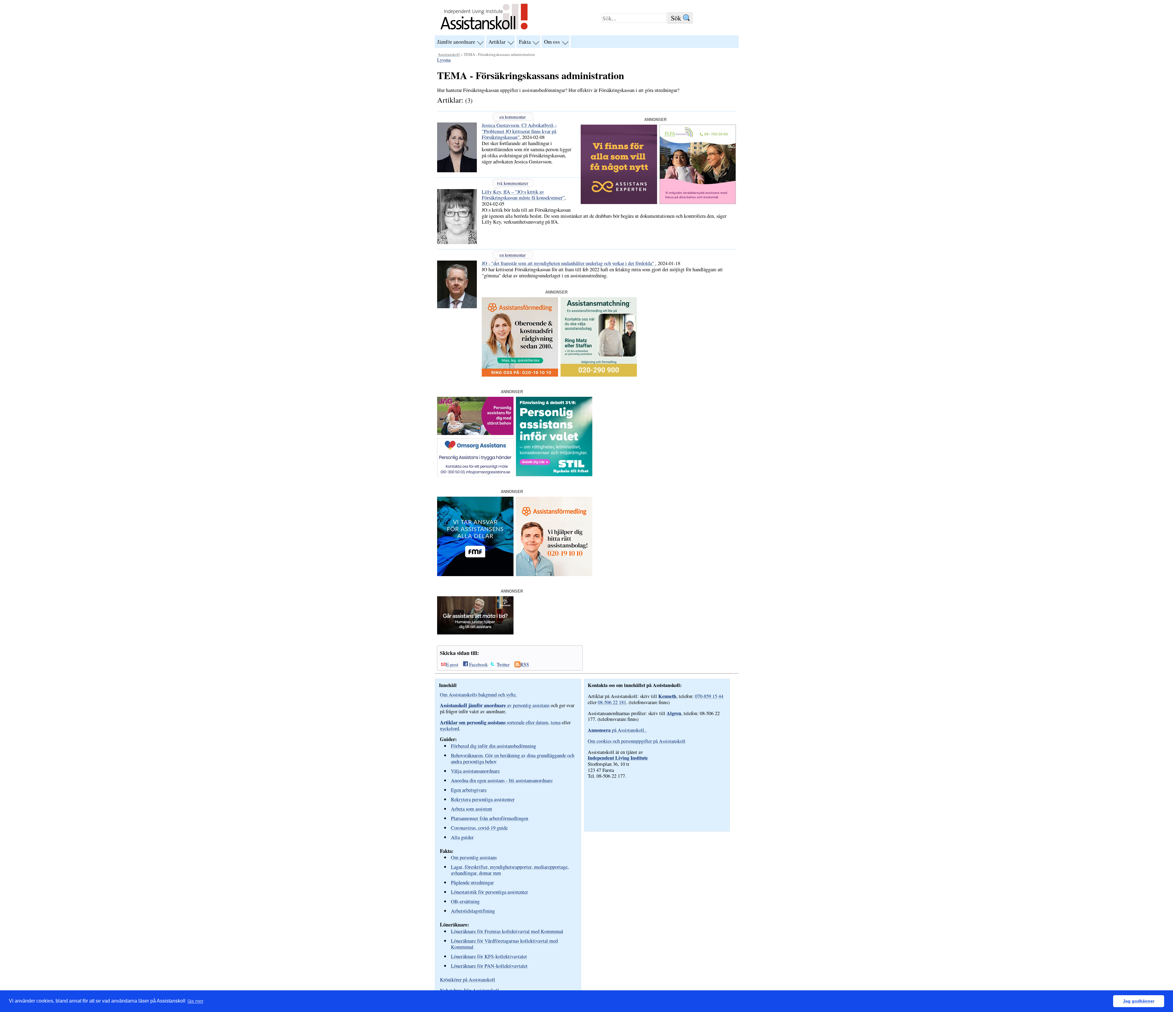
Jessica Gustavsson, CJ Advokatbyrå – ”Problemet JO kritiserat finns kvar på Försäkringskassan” (519, 131)
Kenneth (667, 696)
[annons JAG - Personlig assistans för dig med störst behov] (475, 433)
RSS (525, 664)
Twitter (503, 664)
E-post (452, 664)
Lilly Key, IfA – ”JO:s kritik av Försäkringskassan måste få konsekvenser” (523, 194)
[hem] (484, 30)
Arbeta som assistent (471, 808)
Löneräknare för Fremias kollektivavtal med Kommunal (507, 931)
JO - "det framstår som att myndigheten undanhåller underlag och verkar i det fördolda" (568, 263)
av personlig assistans (495, 705)
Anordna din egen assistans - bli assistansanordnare (502, 780)
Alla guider (462, 837)
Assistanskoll (449, 54)
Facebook (478, 664)
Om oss (552, 41)
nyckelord (449, 728)
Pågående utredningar (472, 882)
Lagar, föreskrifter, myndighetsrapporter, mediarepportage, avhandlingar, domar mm (510, 869)
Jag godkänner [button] (1138, 1001)
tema (556, 722)
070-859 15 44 (709, 696)
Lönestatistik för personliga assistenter (489, 891)
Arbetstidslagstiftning (473, 910)
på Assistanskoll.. (617, 730)
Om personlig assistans (474, 857)
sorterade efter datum (494, 722)
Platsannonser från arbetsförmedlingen (489, 818)
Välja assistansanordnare (475, 770)
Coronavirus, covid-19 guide (479, 827)
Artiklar (497, 41)
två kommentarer (512, 183)
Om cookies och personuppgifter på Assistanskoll (636, 741)
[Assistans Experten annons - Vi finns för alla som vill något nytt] (619, 202)
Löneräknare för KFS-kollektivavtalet (489, 956)
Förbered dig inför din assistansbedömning (493, 745)
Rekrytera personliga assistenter (483, 799)
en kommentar (512, 117)
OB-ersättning (465, 901)
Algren (674, 713)
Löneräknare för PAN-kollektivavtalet (489, 965)
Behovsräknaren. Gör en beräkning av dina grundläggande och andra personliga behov (512, 758)
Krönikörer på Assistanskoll (467, 979)
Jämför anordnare (456, 41)
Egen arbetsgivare (469, 789)
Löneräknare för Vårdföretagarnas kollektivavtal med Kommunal (504, 943)
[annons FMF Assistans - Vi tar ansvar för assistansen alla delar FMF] (475, 574)
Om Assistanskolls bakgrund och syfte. (478, 694)
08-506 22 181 (612, 702)
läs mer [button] (195, 1001)
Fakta (525, 41)
